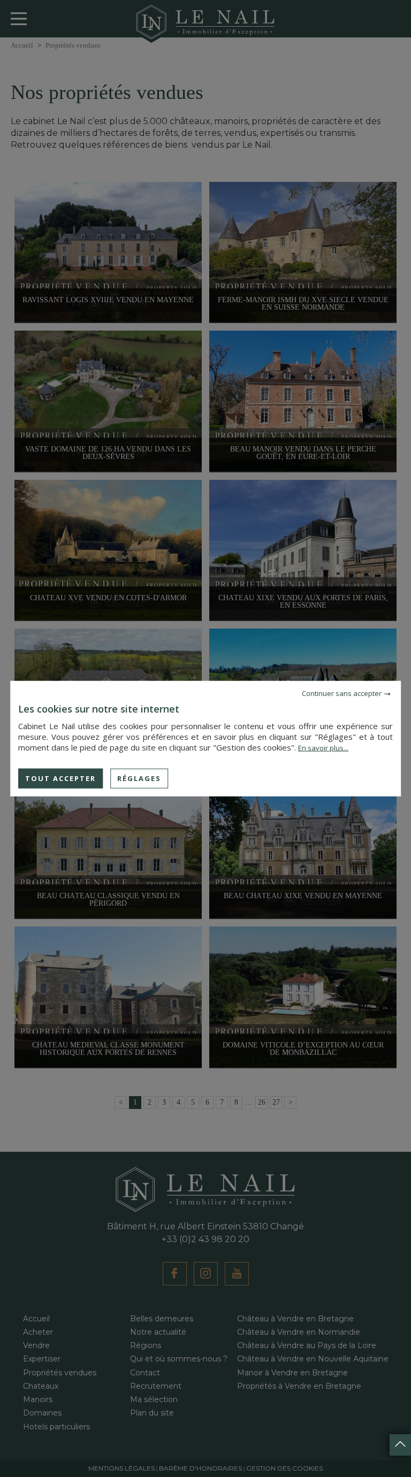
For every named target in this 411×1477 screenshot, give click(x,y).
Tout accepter (60, 778)
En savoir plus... (323, 747)
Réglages (139, 778)
